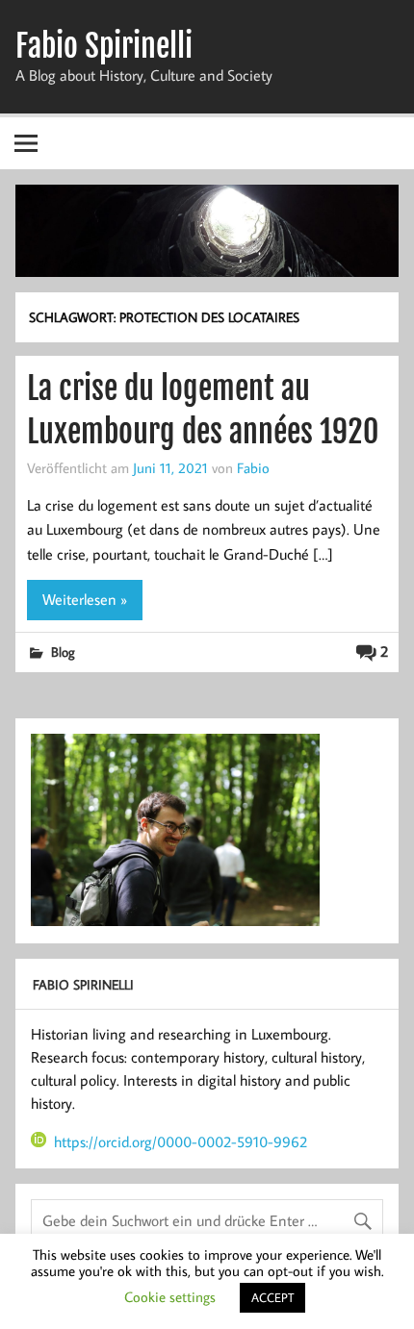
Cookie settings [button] (170, 1297)
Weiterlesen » (84, 599)
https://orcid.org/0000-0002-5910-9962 (180, 1141)
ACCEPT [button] (272, 1297)
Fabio (253, 467)
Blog (63, 651)
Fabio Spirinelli (104, 46)
